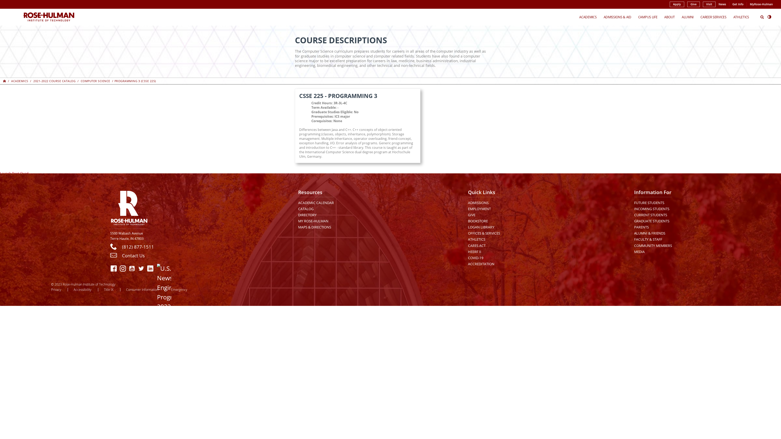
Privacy (56, 289)
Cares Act (476, 245)
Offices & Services (484, 233)
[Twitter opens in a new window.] (141, 268)
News (722, 4)
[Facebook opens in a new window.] (113, 268)
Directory (307, 215)
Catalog (306, 208)
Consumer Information (142, 289)
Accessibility (82, 289)
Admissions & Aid (617, 17)
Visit (709, 4)
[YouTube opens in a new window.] (132, 268)
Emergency (179, 289)
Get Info (738, 4)
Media (639, 251)
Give (693, 4)
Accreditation (481, 264)
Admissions (478, 202)
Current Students (650, 215)
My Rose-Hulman (313, 221)
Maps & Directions (314, 227)
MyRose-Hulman (761, 4)
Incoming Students (651, 208)
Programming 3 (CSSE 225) (135, 81)
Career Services (713, 17)
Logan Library (481, 227)
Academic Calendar (316, 202)
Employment (479, 208)
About (669, 17)
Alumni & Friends (649, 233)
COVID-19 (475, 257)
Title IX (108, 289)
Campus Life (648, 17)
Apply (677, 4)
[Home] (4, 81)
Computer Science (95, 81)
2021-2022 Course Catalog (54, 81)
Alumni (688, 17)
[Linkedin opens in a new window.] (150, 268)
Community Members (653, 245)
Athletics (741, 17)
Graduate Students (651, 221)
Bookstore (478, 221)
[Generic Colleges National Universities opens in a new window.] (160, 268)
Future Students (649, 202)
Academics (588, 17)
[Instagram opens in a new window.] (123, 268)
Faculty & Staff (648, 239)
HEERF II (474, 251)
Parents (641, 227)
